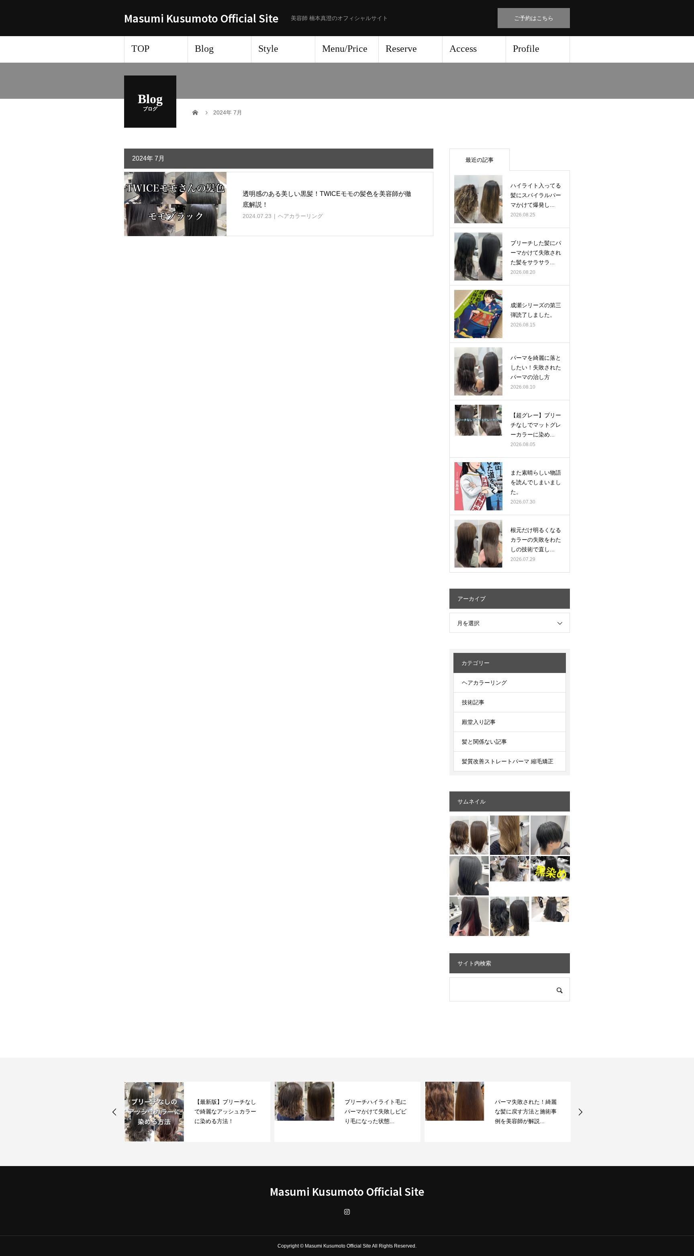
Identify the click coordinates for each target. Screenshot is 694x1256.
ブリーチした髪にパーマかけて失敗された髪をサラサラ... (535, 252)
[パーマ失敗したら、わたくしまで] (469, 835)
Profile (526, 48)
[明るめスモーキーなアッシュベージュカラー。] (509, 868)
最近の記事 (479, 160)
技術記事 (473, 702)
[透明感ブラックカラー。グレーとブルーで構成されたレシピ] (469, 875)
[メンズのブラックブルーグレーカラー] (550, 835)
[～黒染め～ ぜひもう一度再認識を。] (550, 868)
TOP (140, 48)
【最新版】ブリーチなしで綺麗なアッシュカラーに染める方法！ (225, 1111)
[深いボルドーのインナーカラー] (469, 916)
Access (463, 48)
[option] (197, 1112)
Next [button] (580, 1112)
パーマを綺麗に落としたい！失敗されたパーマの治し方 (535, 367)
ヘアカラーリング (300, 216)
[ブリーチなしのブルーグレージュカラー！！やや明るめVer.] (550, 909)
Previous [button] (114, 1112)
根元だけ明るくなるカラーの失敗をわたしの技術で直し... (535, 540)
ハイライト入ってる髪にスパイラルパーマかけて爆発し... (535, 195)
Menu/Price (344, 48)
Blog (204, 48)
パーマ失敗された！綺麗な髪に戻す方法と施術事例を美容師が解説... (526, 1111)
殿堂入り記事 (479, 722)
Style (268, 48)
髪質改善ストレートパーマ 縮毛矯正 (507, 761)
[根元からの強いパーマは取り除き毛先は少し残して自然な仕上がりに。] (509, 916)
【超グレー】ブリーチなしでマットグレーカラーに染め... (535, 425)
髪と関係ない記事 (484, 741)
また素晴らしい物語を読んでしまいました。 (535, 482)
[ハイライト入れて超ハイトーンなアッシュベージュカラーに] (509, 835)
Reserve (401, 48)
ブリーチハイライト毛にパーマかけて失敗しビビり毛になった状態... (375, 1111)
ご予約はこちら (533, 18)
